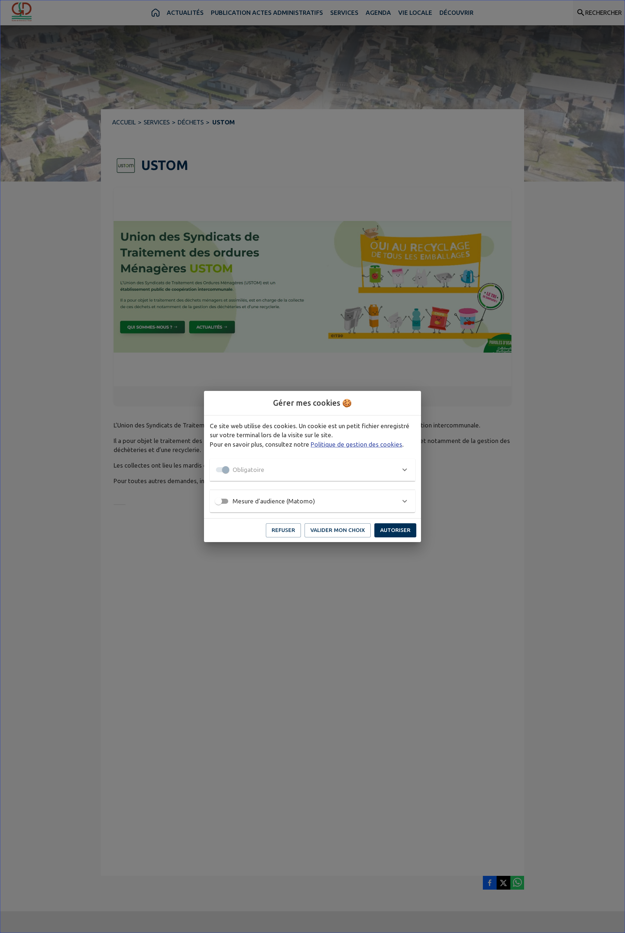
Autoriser (395, 530)
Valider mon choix (337, 530)
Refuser (283, 530)
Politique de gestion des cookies (356, 444)
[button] (312, 470)
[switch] (218, 501)
